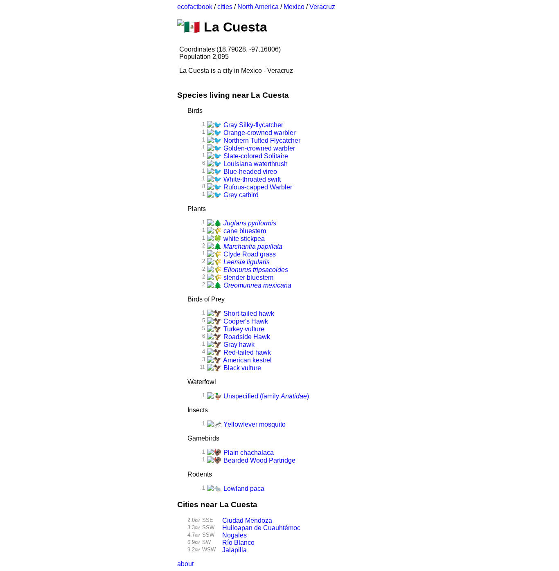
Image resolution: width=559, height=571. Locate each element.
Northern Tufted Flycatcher (261, 140)
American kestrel (247, 360)
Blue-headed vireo (249, 171)
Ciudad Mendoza (247, 520)
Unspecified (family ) (265, 396)
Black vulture (241, 367)
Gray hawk (238, 344)
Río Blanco (238, 542)
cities (224, 6)
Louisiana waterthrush (255, 163)
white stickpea (243, 238)
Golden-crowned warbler (258, 148)
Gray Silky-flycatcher (252, 124)
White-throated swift (251, 179)
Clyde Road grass (249, 254)
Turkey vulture (243, 329)
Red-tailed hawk (246, 352)
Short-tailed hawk (248, 313)
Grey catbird (240, 194)
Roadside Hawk (246, 336)
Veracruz (322, 6)
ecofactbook (194, 6)
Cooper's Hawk (245, 321)
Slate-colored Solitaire (255, 156)
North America (258, 6)
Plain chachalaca (248, 452)
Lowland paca (243, 488)
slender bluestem (247, 277)
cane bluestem (244, 230)
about (185, 563)
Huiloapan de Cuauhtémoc (261, 527)
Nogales (234, 535)
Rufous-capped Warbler (257, 187)
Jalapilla (234, 549)
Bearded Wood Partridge (258, 460)
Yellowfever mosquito (254, 424)
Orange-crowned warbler (258, 132)
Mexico (294, 6)
